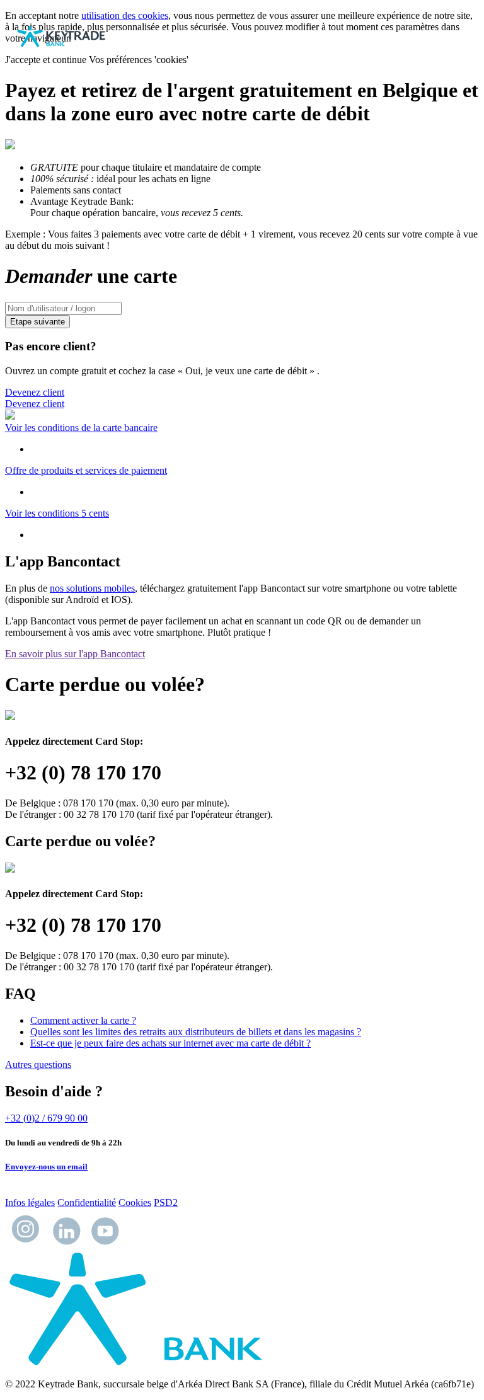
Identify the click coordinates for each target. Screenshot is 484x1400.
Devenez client (34, 392)
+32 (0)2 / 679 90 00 (46, 1118)
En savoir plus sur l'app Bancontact (75, 653)
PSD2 (166, 1202)
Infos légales (30, 1202)
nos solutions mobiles (92, 588)
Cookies (134, 1202)
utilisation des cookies (124, 15)
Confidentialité (86, 1202)
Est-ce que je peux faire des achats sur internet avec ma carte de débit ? (170, 1043)
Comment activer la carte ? (83, 1020)
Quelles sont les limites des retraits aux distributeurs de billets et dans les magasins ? (195, 1031)
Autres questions (38, 1064)
